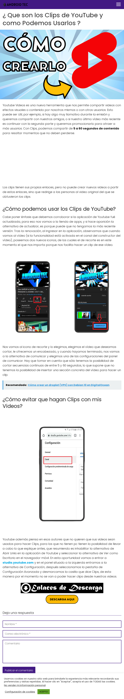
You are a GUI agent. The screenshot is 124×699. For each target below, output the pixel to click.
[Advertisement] (62, 161)
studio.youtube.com (18, 563)
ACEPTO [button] (43, 691)
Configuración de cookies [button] (20, 691)
